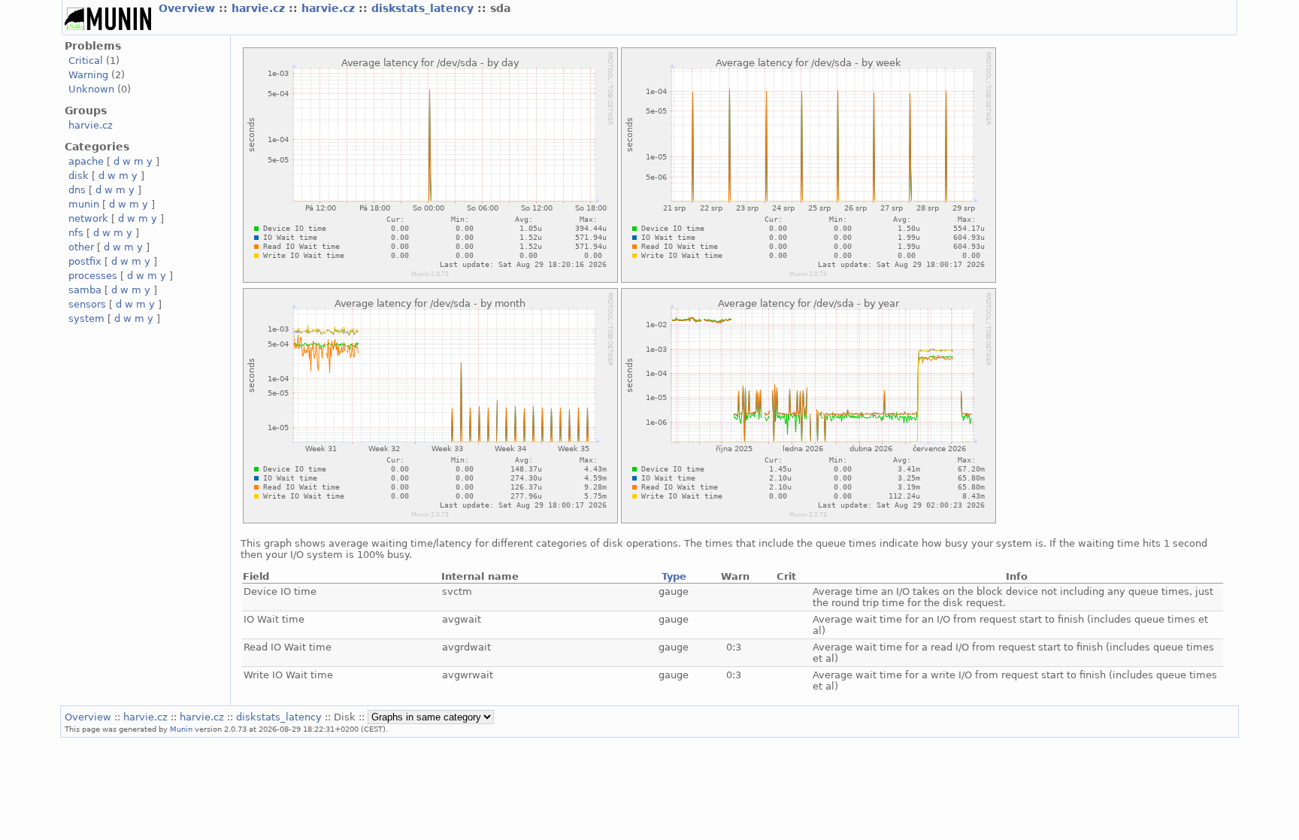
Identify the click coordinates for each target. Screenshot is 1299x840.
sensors (87, 304)
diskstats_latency (424, 8)
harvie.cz (260, 8)
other (81, 247)
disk (78, 175)
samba (84, 290)
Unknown (91, 89)
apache (86, 161)
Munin (181, 728)
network (88, 218)
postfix (84, 261)
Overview (189, 8)
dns (77, 190)
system (86, 318)
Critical (85, 60)
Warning (88, 74)
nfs (75, 232)
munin (83, 204)
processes (92, 275)
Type (674, 576)
